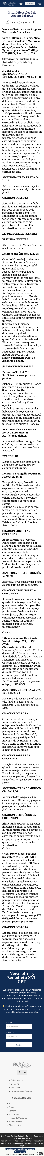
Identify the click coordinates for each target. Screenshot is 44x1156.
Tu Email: (9, 1022)
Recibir (19, 1045)
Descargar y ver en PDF (24, 21)
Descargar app (20, 1152)
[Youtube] (24, 1072)
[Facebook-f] (19, 1072)
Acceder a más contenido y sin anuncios (20, 1149)
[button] (40, 1153)
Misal (31, 3)
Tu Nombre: (10, 1032)
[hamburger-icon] (39, 3)
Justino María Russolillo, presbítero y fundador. (20, 62)
